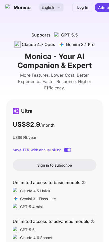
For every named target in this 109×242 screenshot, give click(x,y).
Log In (82, 7)
